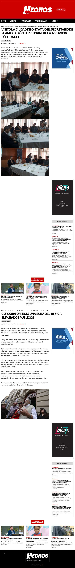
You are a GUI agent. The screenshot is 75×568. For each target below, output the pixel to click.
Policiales (55, 236)
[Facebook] (2, 553)
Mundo (7, 26)
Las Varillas (55, 249)
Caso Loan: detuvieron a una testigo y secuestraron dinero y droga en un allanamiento (61, 239)
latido (42, 564)
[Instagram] (4, 553)
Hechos (22, 43)
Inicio (2, 26)
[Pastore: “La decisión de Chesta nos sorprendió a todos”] (12, 288)
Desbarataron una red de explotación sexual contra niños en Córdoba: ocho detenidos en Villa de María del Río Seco (61, 265)
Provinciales (55, 225)
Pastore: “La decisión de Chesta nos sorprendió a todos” (62, 227)
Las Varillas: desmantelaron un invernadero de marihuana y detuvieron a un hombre (61, 252)
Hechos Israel (14, 26)
